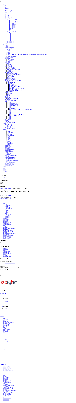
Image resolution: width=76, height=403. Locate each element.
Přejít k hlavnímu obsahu (4, 0)
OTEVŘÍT (9, 195)
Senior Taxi (5, 248)
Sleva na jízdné (5, 249)
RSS (3, 397)
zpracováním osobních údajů (10, 263)
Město (2, 316)
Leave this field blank (4, 267)
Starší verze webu (6, 399)
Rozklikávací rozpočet (7, 253)
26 (3, 308)
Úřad (1, 334)
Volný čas (3, 364)
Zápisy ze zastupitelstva (7, 256)
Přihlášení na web (6, 400)
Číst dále (2, 243)
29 (6, 308)
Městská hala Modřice (6, 251)
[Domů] (2, 1)
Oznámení (9, 188)
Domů (1, 188)
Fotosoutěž (5, 250)
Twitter (10, 198)
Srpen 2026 (3, 293)
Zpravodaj (4, 254)
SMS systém (5, 255)
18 (2, 306)
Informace (3, 373)
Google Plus (6, 198)
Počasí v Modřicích (6, 252)
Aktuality (5, 188)
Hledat (1, 182)
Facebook (4, 177)
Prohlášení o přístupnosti (7, 398)
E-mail (1, 265)
